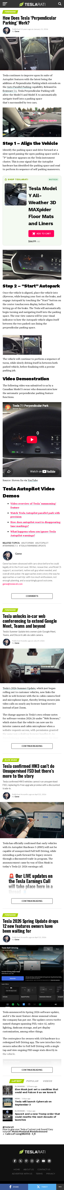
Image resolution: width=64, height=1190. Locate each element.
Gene (17, 31)
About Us (28, 1169)
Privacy (50, 1174)
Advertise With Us (22, 1174)
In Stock (53, 179)
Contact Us (43, 1169)
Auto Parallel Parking (19, 87)
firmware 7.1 (10, 90)
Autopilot (42, 543)
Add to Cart (44, 233)
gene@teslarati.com (13, 584)
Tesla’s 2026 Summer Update (19, 688)
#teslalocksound (38, 1131)
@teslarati (8, 1127)
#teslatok (24, 1131)
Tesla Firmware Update (33, 546)
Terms (39, 1174)
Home (17, 1169)
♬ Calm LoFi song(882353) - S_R (19, 1134)
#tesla (15, 1131)
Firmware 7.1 (11, 546)
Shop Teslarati (18, 179)
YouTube (33, 480)
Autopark (28, 543)
